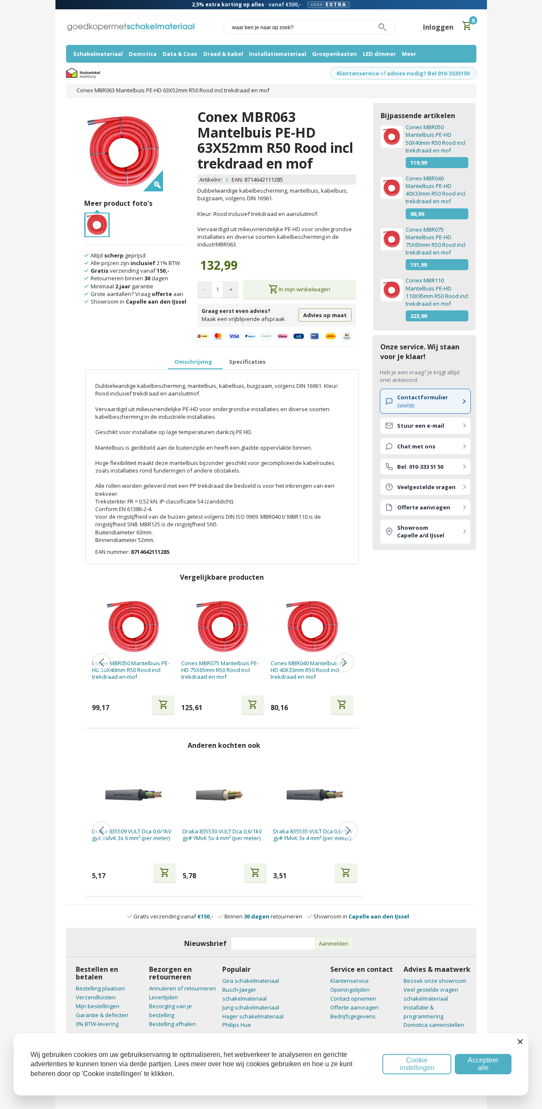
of (383, 73)
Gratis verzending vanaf (173, 916)
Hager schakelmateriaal (253, 1016)
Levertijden (163, 997)
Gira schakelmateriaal (250, 981)
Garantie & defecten (102, 1015)
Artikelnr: (210, 179)
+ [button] (231, 289)
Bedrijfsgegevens (353, 1016)
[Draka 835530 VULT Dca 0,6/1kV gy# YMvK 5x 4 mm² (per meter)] (224, 795)
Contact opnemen (353, 998)
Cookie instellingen (417, 1063)
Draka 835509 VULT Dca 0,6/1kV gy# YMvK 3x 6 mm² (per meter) (131, 835)
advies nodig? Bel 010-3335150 (428, 73)
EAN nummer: (113, 552)
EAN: (237, 179)
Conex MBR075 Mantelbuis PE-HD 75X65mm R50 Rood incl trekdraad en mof (220, 670)
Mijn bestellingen (97, 1006)
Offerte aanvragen (354, 1007)
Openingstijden (350, 989)
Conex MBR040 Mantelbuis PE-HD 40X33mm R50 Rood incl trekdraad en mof (309, 670)
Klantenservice (358, 73)
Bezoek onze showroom (435, 981)
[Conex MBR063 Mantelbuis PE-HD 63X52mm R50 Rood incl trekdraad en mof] (97, 217)
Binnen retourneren (263, 916)
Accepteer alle (483, 1063)
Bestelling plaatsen (100, 988)
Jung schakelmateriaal (250, 1007)
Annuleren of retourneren (182, 988)
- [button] (204, 289)
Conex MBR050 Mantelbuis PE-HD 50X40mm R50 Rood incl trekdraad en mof (130, 670)
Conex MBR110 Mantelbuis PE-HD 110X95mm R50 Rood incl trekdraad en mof (437, 292)
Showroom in (361, 916)
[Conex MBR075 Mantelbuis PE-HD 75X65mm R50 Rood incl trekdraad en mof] (222, 626)
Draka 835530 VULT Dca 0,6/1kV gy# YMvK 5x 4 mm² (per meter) (222, 835)
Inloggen (438, 27)
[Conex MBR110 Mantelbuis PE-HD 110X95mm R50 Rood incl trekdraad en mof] (391, 290)
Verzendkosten (96, 997)
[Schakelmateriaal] (131, 27)
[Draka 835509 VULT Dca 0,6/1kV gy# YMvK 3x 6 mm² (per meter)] (134, 795)
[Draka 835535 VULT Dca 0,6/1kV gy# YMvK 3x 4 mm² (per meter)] (315, 795)
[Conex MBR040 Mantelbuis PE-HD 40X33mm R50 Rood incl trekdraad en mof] (312, 626)
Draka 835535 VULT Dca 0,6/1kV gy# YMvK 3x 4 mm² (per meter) (313, 835)
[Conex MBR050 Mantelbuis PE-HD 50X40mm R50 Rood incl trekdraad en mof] (133, 626)
